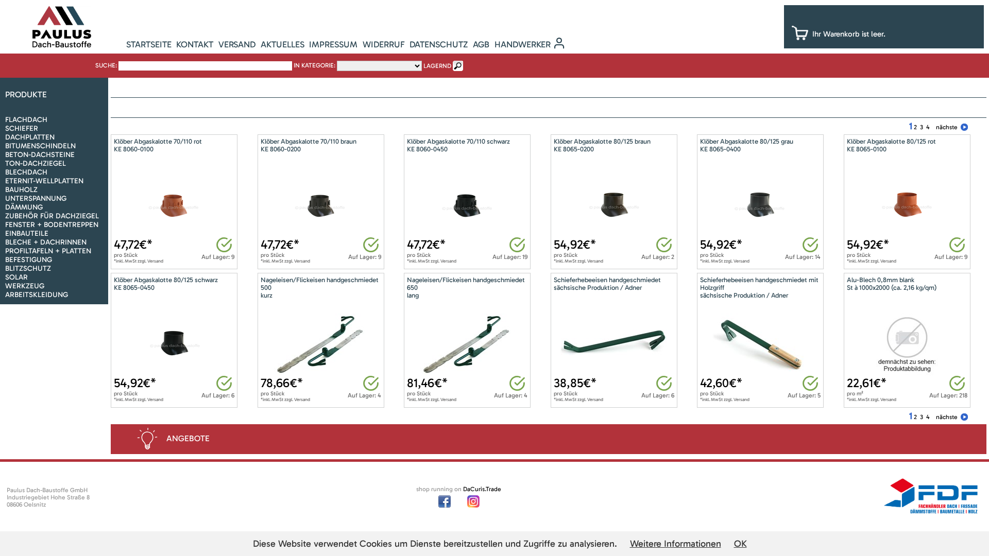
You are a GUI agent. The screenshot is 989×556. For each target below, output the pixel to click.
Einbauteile (26, 233)
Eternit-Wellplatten (44, 181)
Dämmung (24, 207)
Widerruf (384, 44)
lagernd (437, 66)
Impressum (333, 44)
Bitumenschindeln (40, 146)
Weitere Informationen (675, 543)
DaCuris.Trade (482, 489)
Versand (236, 44)
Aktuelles (282, 44)
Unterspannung (35, 198)
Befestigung (28, 259)
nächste (947, 127)
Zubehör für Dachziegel (52, 216)
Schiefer (21, 128)
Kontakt (194, 44)
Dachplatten (30, 137)
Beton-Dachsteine (40, 154)
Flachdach (26, 119)
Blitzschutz (28, 268)
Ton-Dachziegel (35, 163)
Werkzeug (24, 286)
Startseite (149, 44)
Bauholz (21, 189)
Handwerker (522, 44)
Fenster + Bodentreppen (51, 224)
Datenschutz (439, 44)
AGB (481, 44)
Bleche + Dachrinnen (46, 242)
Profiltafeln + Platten (48, 251)
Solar (16, 277)
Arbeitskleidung (36, 294)
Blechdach (26, 172)
